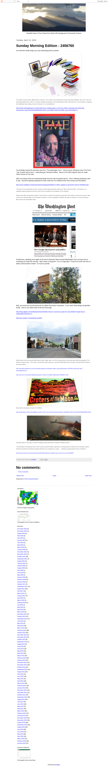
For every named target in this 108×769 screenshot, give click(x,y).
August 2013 (21, 644)
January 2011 (21, 715)
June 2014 (20, 621)
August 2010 (21, 727)
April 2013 (20, 653)
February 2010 (21, 741)
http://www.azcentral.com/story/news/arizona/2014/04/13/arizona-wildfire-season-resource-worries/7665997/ (45, 453)
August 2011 (21, 699)
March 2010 (20, 738)
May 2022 (20, 545)
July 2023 (20, 538)
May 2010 (20, 734)
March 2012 (20, 683)
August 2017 (21, 588)
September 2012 (22, 669)
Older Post (88, 475)
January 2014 (21, 632)
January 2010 (21, 743)
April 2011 (20, 708)
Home (54, 475)
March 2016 (20, 600)
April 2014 (20, 625)
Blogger (57, 764)
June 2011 (20, 704)
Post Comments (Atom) (31, 479)
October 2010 (21, 722)
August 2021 (21, 561)
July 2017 (20, 591)
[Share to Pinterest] (47, 459)
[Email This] (40, 459)
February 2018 (21, 579)
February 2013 (21, 658)
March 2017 (20, 593)
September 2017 (22, 586)
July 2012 (20, 674)
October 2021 (21, 556)
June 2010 (20, 731)
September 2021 (22, 559)
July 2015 (20, 605)
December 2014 (22, 614)
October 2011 (21, 695)
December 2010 (22, 718)
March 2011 (20, 711)
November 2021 (22, 554)
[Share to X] (44, 459)
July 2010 (20, 729)
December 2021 (22, 552)
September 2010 (22, 724)
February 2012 (21, 685)
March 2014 (20, 628)
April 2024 (20, 535)
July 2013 (20, 646)
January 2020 (21, 577)
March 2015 (20, 612)
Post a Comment (23, 472)
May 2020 (20, 575)
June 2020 (20, 572)
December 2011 (22, 690)
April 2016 (20, 598)
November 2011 (22, 692)
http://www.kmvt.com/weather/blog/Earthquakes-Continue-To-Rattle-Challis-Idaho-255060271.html (42, 375)
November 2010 (22, 720)
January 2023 (21, 540)
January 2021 (21, 563)
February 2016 (21, 602)
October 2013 (21, 639)
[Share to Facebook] (45, 459)
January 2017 (21, 595)
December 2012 (22, 662)
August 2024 (21, 533)
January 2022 (21, 549)
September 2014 (22, 618)
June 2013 (20, 648)
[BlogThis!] (42, 459)
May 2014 (20, 623)
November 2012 (22, 665)
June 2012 (20, 676)
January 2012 (21, 688)
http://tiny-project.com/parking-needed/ (29, 318)
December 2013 (22, 635)
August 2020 (21, 568)
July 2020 (20, 570)
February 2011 (21, 713)
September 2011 (22, 697)
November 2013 (22, 637)
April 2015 (20, 609)
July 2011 (20, 701)
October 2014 (21, 616)
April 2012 (20, 681)
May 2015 (20, 607)
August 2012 (21, 671)
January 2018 (21, 582)
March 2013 (20, 655)
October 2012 (21, 667)
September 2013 (22, 641)
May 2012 (20, 678)
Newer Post (20, 475)
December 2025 (22, 529)
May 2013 (20, 651)
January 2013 (21, 660)
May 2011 (20, 706)
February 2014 (21, 630)
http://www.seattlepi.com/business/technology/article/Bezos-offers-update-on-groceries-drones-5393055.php (52, 185)
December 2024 (22, 531)
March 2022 (20, 547)
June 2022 (20, 542)
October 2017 (21, 584)
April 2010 (20, 736)
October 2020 (21, 565)
